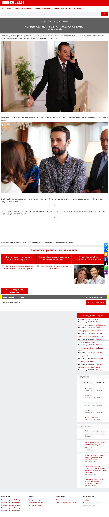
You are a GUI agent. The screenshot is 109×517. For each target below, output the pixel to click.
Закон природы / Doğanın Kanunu (90, 331)
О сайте (86, 500)
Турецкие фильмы (62, 9)
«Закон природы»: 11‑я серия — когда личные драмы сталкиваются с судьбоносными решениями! (95, 469)
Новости (78, 9)
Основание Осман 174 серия (96, 297)
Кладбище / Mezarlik (85, 361)
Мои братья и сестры (92, 417)
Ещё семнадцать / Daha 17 (88, 342)
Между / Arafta (83, 356)
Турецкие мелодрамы (36, 503)
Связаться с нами (89, 506)
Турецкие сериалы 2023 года (10, 510)
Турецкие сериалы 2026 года (10, 503)
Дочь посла (88, 410)
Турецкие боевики (35, 505)
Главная (7, 9)
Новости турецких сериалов (14, 291)
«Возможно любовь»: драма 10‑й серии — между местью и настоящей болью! (96, 457)
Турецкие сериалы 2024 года (10, 508)
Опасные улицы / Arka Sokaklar (89, 367)
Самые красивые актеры (64, 500)
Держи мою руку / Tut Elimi (88, 319)
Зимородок (88, 388)
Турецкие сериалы (23, 9)
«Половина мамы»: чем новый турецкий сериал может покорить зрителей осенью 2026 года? (95, 445)
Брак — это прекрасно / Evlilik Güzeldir (92, 325)
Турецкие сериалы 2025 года (10, 505)
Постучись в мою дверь (93, 403)
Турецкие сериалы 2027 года (10, 500)
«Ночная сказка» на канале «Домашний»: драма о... (18, 258)
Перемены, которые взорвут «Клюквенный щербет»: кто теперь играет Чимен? (94, 481)
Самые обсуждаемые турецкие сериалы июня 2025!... (54, 258)
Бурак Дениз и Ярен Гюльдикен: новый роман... (89, 258)
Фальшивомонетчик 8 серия (13, 297)
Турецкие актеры (43, 9)
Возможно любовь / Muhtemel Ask (90, 336)
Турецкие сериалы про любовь (66, 503)
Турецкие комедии (35, 500)
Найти (104, 14)
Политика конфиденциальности (94, 503)
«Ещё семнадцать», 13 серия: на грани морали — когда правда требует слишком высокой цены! (96, 433)
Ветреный (88, 395)
